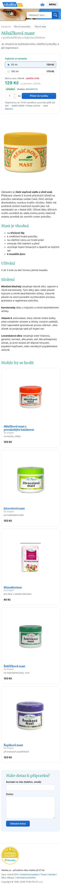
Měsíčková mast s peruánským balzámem (19, 429)
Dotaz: (10, 794)
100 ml (15, 71)
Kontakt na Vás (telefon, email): (24, 781)
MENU (52, 4)
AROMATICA (32, 89)
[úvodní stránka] (12, 4)
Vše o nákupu (7, 877)
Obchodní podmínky (26, 877)
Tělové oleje (40, 26)
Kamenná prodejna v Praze (33, 874)
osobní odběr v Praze (22, 105)
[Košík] (42, 4)
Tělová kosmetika (22, 26)
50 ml (14, 64)
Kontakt (52, 874)
